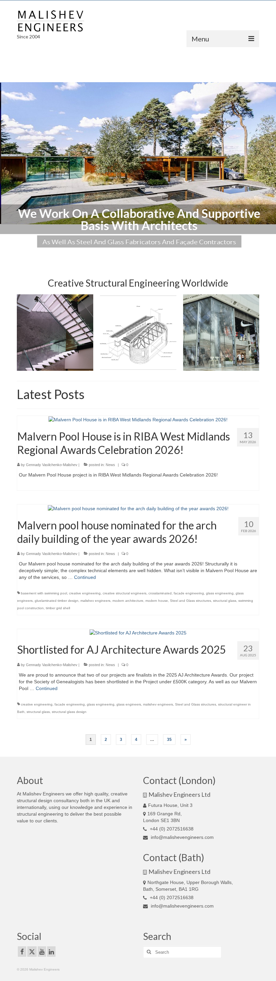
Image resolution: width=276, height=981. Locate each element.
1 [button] (85, 251)
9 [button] (150, 251)
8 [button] (142, 251)
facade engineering (189, 593)
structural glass (224, 600)
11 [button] (166, 251)
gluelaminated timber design (56, 600)
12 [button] (174, 251)
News (110, 465)
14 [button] (190, 251)
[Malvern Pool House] (138, 332)
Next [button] (267, 153)
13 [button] (182, 251)
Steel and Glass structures (190, 600)
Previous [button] (9, 153)
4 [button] (109, 251)
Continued (85, 577)
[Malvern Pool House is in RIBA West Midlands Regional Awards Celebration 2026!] (138, 419)
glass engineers (128, 704)
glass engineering (220, 593)
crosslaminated (160, 593)
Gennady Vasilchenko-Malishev (51, 465)
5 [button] (117, 251)
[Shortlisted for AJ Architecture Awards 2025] (138, 632)
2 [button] (93, 251)
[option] (138, 153)
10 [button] (158, 251)
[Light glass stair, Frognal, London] (55, 332)
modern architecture (127, 600)
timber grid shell (58, 608)
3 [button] (101, 251)
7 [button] (134, 251)
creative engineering (85, 593)
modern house (156, 600)
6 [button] (126, 251)
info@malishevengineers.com (181, 837)
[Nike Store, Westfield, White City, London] (221, 332)
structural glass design (69, 712)
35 (169, 739)
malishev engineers (95, 600)
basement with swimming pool (44, 593)
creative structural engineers (124, 593)
